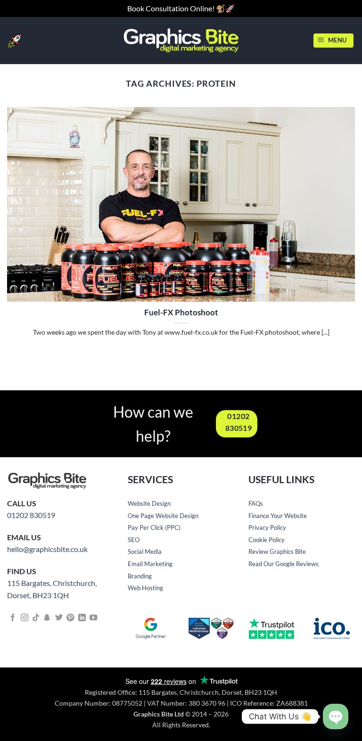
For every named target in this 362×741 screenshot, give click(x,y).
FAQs (255, 503)
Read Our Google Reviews (283, 564)
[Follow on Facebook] (12, 618)
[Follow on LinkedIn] (82, 618)
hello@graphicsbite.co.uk (47, 548)
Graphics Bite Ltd (158, 714)
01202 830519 (31, 514)
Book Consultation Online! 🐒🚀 (181, 8)
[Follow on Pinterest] (70, 618)
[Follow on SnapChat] (47, 618)
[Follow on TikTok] (36, 618)
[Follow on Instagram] (24, 618)
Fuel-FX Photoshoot (181, 312)
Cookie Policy (266, 539)
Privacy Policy (267, 527)
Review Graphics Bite (277, 551)
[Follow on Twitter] (59, 618)
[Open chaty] (335, 717)
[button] (333, 40)
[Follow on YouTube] (93, 618)
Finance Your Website (277, 515)
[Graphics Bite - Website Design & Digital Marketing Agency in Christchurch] (181, 40)
